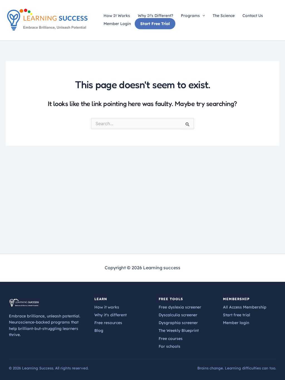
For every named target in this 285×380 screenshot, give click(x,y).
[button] (202, 15)
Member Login (117, 23)
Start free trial (236, 314)
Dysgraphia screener (178, 322)
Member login (236, 322)
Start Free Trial (155, 23)
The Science (224, 15)
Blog (98, 330)
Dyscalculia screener (178, 314)
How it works (106, 307)
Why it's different (110, 314)
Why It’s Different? (155, 15)
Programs (190, 15)
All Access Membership (244, 307)
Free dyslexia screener (180, 307)
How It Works (117, 15)
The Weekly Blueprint (179, 330)
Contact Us (252, 15)
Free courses (171, 338)
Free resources (108, 322)
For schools (169, 346)
